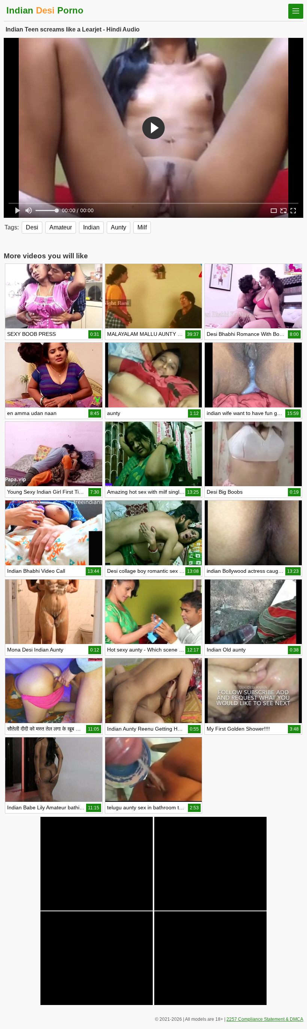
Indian (91, 227)
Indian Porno (44, 10)
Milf (142, 227)
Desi (32, 227)
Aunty (118, 227)
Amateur (60, 227)
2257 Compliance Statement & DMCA (265, 1019)
